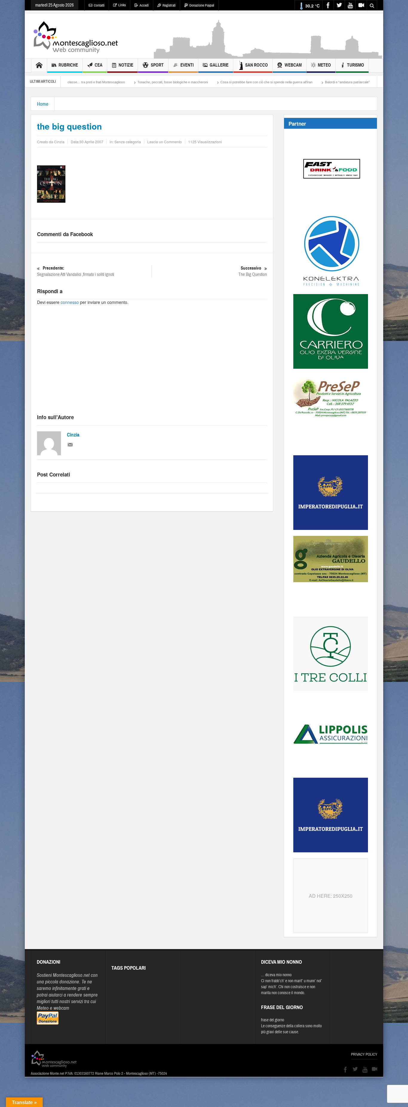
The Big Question (252, 271)
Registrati (169, 5)
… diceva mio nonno (276, 975)
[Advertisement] (268, 55)
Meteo (324, 65)
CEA (98, 65)
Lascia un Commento (164, 141)
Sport (157, 65)
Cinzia (73, 435)
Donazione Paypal (201, 5)
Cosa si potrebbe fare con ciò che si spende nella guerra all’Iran (231, 82)
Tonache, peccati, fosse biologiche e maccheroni (137, 82)
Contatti (99, 5)
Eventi (187, 65)
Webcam (293, 65)
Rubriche (68, 65)
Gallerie (219, 65)
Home (42, 104)
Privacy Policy (364, 1054)
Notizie (126, 65)
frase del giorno (272, 1020)
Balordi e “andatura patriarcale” (311, 82)
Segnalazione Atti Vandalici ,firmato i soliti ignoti (75, 271)
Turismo (355, 65)
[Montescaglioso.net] (75, 36)
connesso (70, 302)
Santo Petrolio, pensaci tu (365, 82)
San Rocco (256, 65)
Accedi (144, 5)
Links (122, 5)
